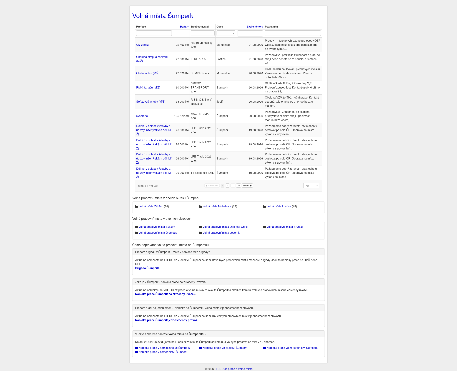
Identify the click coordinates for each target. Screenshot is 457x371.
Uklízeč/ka (142, 45)
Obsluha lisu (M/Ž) (147, 73)
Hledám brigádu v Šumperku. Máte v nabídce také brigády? (172, 252)
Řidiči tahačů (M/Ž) (148, 87)
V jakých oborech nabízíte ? (170, 334)
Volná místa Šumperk (162, 15)
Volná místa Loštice (279, 206)
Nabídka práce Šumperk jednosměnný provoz (166, 320)
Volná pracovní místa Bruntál (285, 227)
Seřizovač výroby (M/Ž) (150, 101)
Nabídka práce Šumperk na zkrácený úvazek (165, 294)
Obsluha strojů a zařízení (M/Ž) (152, 59)
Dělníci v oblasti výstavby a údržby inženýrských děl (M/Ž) (153, 130)
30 (238, 185)
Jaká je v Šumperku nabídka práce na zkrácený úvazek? (170, 282)
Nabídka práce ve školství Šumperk (224, 348)
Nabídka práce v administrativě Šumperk (164, 348)
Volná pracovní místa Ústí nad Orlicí (225, 227)
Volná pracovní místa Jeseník (221, 232)
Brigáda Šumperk (147, 268)
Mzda (183, 26)
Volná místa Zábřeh (151, 206)
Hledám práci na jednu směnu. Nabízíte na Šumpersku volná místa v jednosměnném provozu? (194, 308)
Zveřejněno (254, 26)
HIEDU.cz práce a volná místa (234, 369)
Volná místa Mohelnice (217, 206)
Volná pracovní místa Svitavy (157, 227)
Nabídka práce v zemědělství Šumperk (162, 352)
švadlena (142, 116)
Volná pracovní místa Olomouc (158, 232)
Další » (246, 185)
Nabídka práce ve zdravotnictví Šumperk (292, 348)
